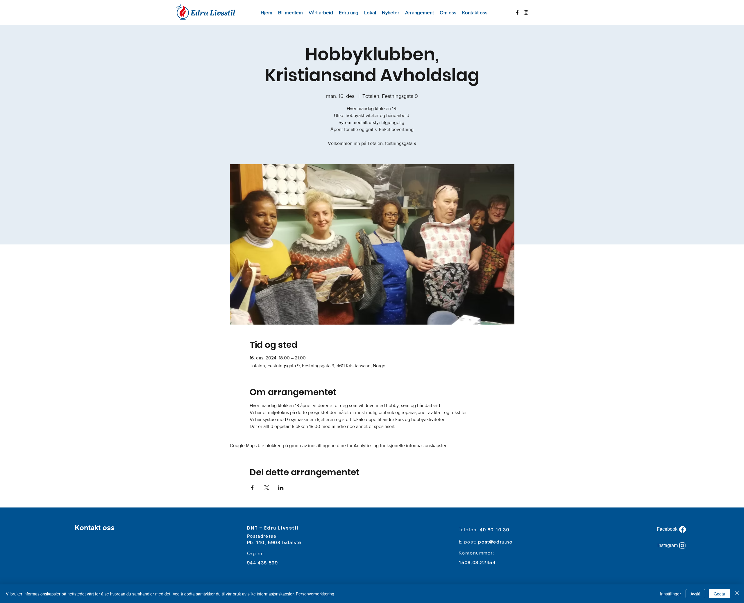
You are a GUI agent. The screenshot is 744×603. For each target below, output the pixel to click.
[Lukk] (737, 593)
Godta (719, 594)
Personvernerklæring (315, 594)
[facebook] (517, 12)
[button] (321, 12)
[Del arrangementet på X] (266, 487)
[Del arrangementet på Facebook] (252, 487)
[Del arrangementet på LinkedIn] (281, 487)
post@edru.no (495, 542)
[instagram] (526, 12)
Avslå (695, 594)
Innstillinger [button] (670, 594)
